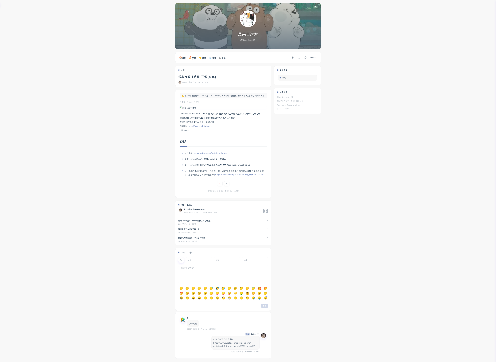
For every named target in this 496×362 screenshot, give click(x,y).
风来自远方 (248, 34)
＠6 (258, 334)
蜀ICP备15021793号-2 (286, 97)
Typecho (291, 105)
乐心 (190, 102)
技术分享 (192, 82)
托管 (197, 102)
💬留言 (222, 57)
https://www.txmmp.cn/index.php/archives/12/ (238, 174)
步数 (183, 102)
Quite (253, 334)
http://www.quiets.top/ (199, 126)
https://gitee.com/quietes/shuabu (210, 153)
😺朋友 (202, 57)
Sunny (298, 105)
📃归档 (212, 57)
